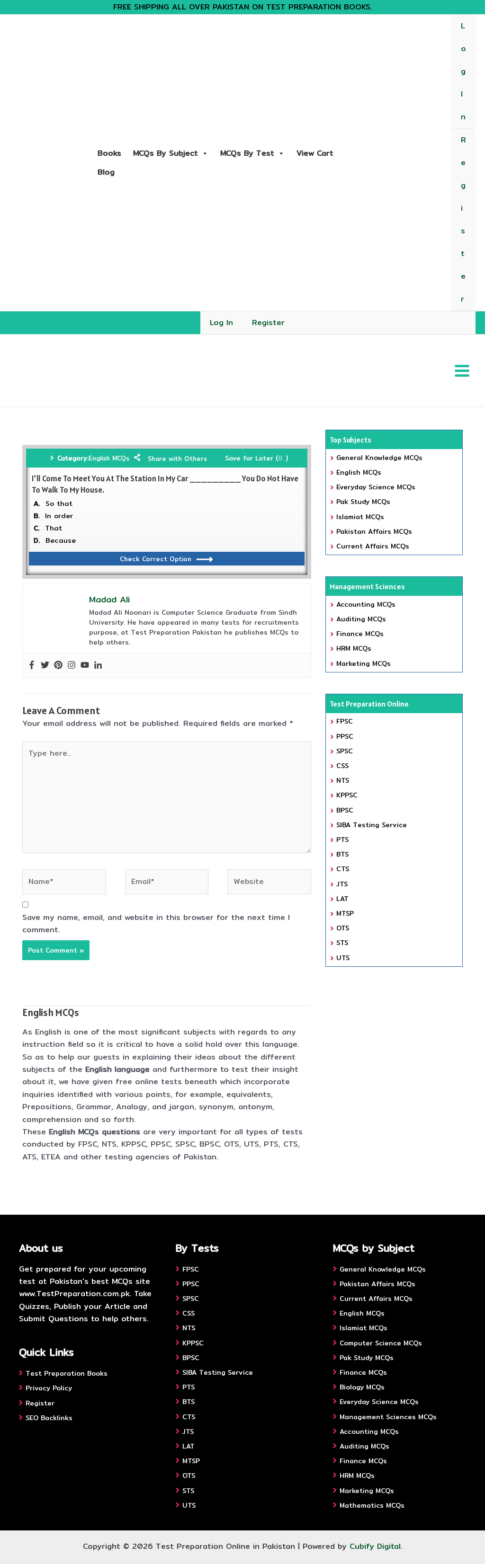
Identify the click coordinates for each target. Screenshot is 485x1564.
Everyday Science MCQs (375, 487)
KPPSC (347, 795)
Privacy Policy (49, 1388)
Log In (463, 71)
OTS (342, 928)
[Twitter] (45, 666)
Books (109, 153)
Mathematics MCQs (372, 1505)
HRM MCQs (353, 648)
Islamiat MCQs (360, 517)
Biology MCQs (362, 1387)
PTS (342, 839)
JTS (342, 884)
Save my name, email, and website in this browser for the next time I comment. (156, 923)
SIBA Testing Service (371, 825)
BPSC (344, 810)
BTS (342, 854)
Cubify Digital (375, 1546)
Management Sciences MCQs (388, 1417)
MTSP (345, 913)
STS (342, 942)
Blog (106, 172)
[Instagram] (71, 666)
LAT (342, 898)
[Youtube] (85, 666)
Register (463, 219)
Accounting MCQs (365, 604)
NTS (342, 780)
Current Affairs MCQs (372, 546)
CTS (342, 869)
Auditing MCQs (361, 619)
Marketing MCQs (363, 663)
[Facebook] (31, 666)
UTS (343, 958)
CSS (342, 765)
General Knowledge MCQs (379, 457)
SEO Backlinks (49, 1418)
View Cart (314, 153)
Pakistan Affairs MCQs (374, 531)
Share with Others (177, 458)
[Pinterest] (58, 666)
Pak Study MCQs (363, 501)
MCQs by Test (247, 153)
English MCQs (109, 458)
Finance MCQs (360, 633)
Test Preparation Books (67, 1373)
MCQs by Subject (165, 153)
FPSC (344, 721)
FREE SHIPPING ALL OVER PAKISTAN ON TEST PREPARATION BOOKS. (242, 7)
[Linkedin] (98, 666)
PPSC (344, 736)
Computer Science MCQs (381, 1343)
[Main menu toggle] (462, 370)
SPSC (344, 751)
